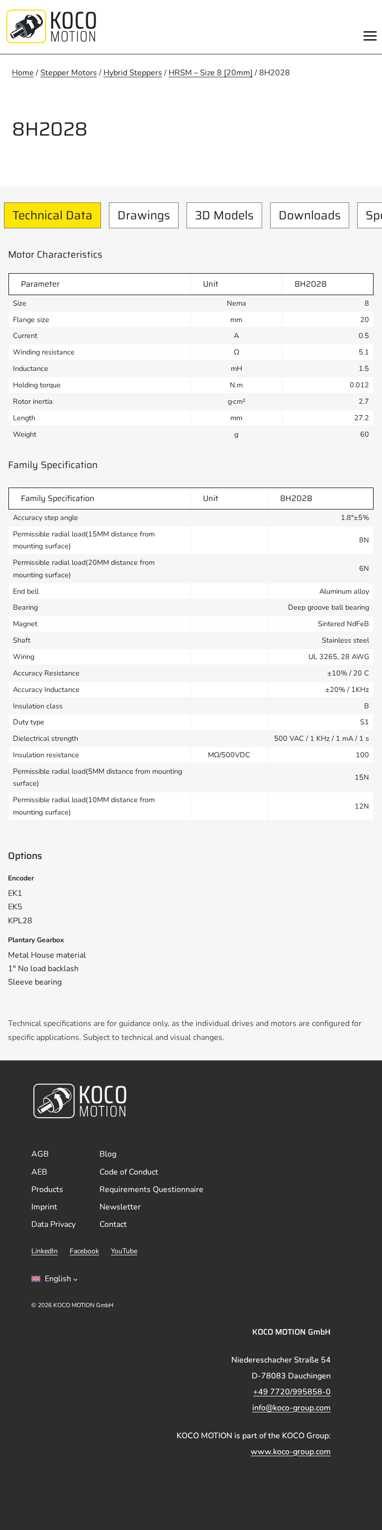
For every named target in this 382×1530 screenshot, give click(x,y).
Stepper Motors (68, 72)
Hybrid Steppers (132, 72)
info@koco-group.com (291, 1407)
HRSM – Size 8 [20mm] (211, 72)
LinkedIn (44, 1251)
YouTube (124, 1251)
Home (23, 72)
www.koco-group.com (291, 1451)
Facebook (84, 1251)
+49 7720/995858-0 (292, 1391)
